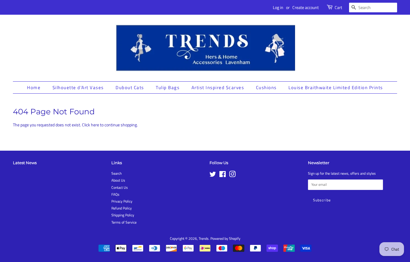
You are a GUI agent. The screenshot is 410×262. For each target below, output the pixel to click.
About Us (118, 180)
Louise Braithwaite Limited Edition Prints (335, 87)
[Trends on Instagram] (232, 175)
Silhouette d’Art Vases (78, 87)
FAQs (115, 194)
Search (116, 173)
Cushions (266, 87)
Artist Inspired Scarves (217, 87)
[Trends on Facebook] (222, 175)
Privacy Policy (121, 201)
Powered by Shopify (225, 238)
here (95, 125)
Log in (278, 7)
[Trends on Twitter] (213, 175)
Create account (305, 7)
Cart (338, 7)
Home (34, 87)
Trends (204, 238)
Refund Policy (121, 208)
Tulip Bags (167, 87)
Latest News (25, 162)
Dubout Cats (130, 87)
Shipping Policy (122, 215)
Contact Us (119, 187)
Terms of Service (124, 222)
